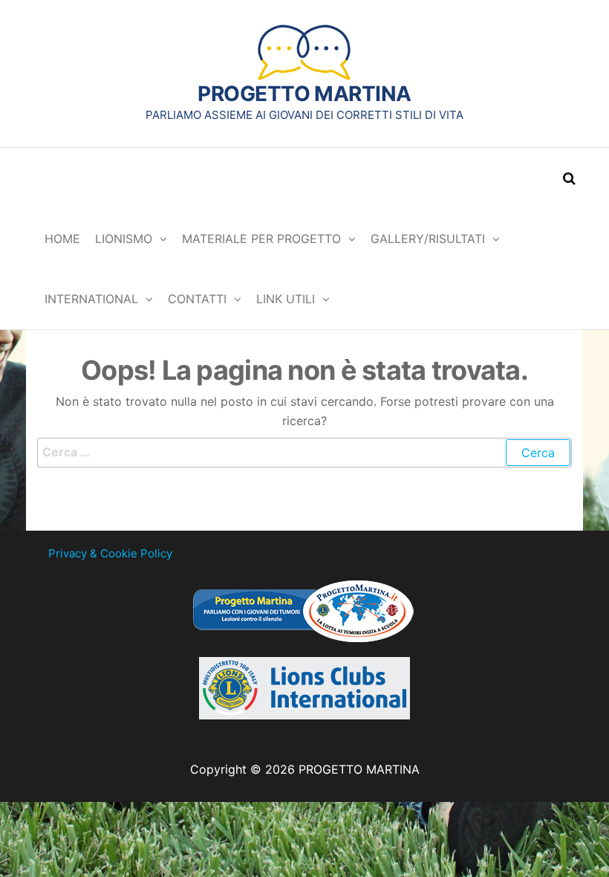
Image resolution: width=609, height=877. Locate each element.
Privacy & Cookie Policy (110, 553)
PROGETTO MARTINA (304, 93)
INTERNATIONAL (91, 298)
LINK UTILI (285, 298)
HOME (62, 238)
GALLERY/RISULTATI (428, 238)
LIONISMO (123, 238)
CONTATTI (197, 298)
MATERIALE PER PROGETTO (261, 238)
